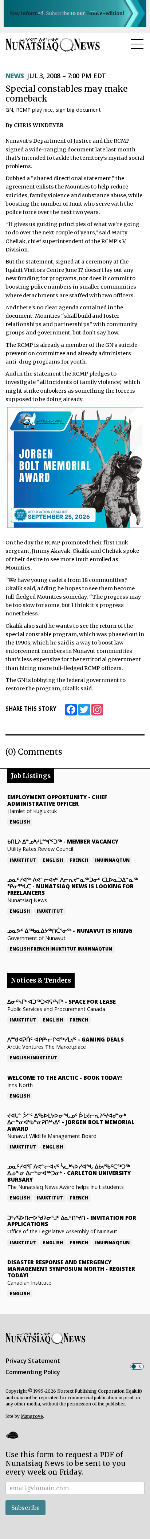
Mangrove (32, 1416)
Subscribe (25, 1507)
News (14, 75)
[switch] (137, 1367)
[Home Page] (52, 44)
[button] (12, 1435)
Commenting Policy (32, 1372)
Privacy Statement (32, 1360)
